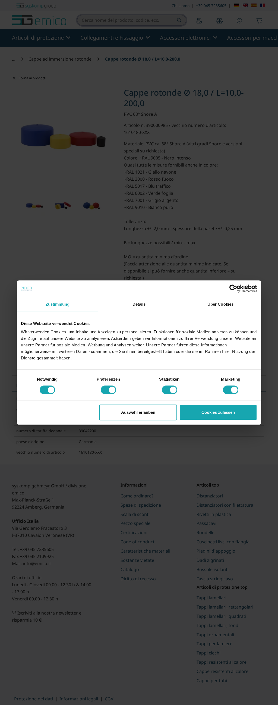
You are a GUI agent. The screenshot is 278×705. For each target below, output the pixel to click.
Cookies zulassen (218, 412)
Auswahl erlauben (138, 412)
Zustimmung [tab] (58, 304)
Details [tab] (139, 304)
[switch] (108, 390)
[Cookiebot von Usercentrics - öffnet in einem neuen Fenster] (233, 288)
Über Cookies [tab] (220, 304)
